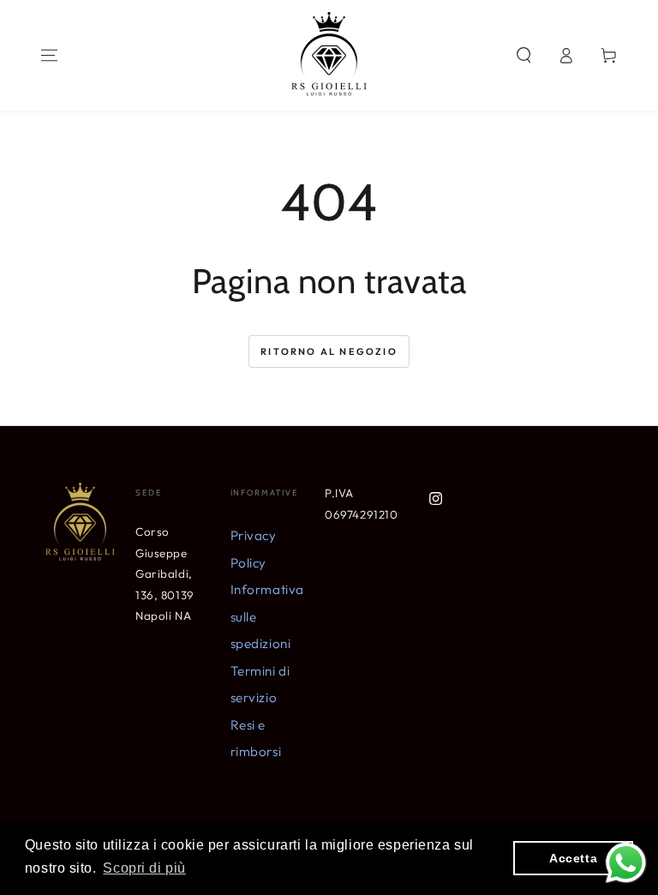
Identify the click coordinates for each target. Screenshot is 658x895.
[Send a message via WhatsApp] (625, 862)
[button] (524, 56)
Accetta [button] (573, 858)
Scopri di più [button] (144, 868)
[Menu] (49, 56)
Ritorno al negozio (329, 351)
